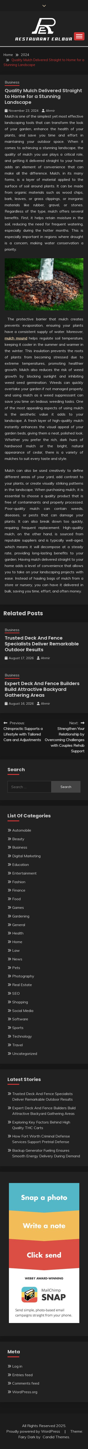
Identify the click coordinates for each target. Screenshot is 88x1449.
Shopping (20, 1002)
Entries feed (22, 1374)
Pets (16, 967)
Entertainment (24, 873)
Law (16, 950)
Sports (17, 1027)
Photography (23, 976)
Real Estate (22, 984)
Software (20, 1019)
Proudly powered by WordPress (33, 1431)
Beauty (18, 838)
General (18, 924)
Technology (22, 1036)
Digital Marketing (26, 856)
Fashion (18, 881)
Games (18, 907)
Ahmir (50, 110)
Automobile (21, 830)
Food (16, 898)
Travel (17, 1045)
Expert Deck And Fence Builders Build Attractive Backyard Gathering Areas (42, 689)
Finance (18, 890)
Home (17, 941)
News (17, 959)
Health (17, 933)
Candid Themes (56, 1437)
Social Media (22, 1010)
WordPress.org (24, 1392)
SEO (16, 993)
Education (20, 864)
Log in (17, 1366)
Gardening (20, 916)
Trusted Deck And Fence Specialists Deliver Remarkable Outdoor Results (42, 644)
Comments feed (25, 1383)
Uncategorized (24, 1053)
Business (12, 82)
